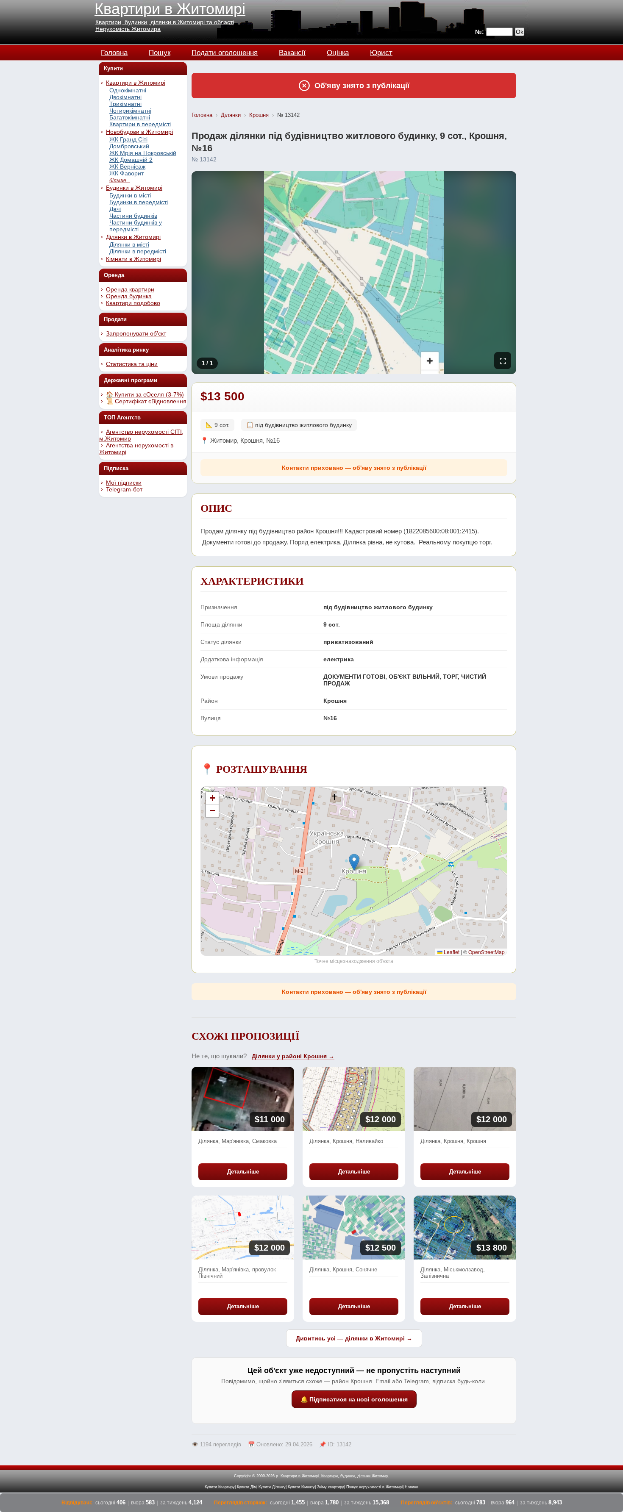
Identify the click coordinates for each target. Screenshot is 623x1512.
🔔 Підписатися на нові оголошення (354, 1399)
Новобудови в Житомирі (139, 131)
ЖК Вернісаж (127, 166)
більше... (119, 180)
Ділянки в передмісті (137, 251)
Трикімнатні (125, 103)
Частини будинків (133, 215)
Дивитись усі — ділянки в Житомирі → (354, 1338)
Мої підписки (124, 482)
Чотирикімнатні (130, 110)
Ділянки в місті (129, 244)
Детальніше (243, 1171)
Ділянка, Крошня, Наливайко (346, 1141)
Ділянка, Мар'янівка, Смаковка (237, 1141)
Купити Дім (246, 1487)
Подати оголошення (225, 51)
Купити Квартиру (220, 1487)
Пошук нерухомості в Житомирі (374, 1487)
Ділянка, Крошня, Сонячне (343, 1269)
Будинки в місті (130, 195)
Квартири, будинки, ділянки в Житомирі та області (164, 22)
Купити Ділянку (272, 1487)
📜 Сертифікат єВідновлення (146, 401)
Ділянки (231, 115)
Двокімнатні (125, 97)
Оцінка (338, 51)
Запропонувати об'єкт (136, 333)
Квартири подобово (133, 303)
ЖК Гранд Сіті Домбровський (129, 143)
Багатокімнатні (129, 117)
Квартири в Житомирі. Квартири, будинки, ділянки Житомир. (335, 1476)
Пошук (159, 51)
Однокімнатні (127, 90)
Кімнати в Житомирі (133, 258)
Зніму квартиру (330, 1487)
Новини (411, 1487)
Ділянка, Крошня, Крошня (453, 1141)
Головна (114, 51)
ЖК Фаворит (126, 173)
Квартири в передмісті (140, 124)
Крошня (259, 115)
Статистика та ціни (132, 364)
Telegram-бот (124, 489)
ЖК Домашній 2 (131, 159)
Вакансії (292, 51)
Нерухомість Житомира (128, 28)
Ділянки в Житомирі (133, 236)
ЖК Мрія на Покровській (142, 153)
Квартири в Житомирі (170, 8)
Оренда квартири (130, 289)
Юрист (381, 51)
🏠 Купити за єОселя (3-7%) (145, 394)
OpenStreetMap (486, 951)
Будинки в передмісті (138, 202)
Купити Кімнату (301, 1487)
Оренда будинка (129, 296)
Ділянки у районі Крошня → (293, 1056)
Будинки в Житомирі (134, 187)
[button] (354, 862)
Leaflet (450, 951)
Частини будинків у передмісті (135, 226)
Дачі (115, 208)
